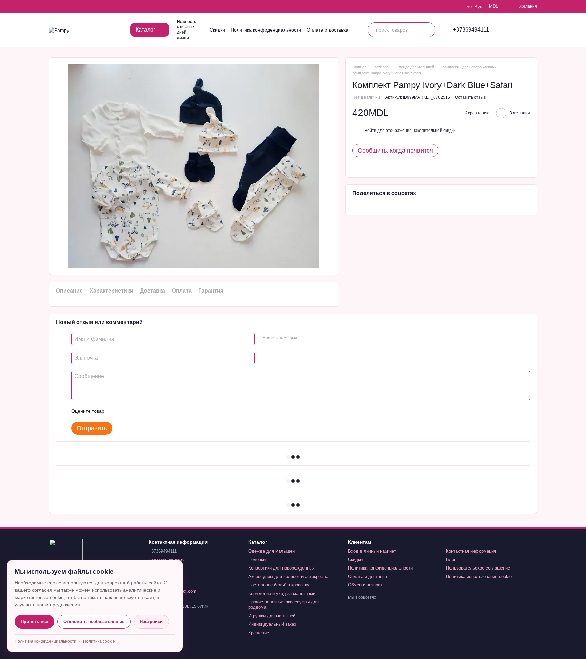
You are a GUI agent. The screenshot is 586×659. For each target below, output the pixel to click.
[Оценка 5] (159, 411)
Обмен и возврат (365, 584)
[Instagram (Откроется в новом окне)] (52, 6)
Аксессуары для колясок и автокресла (288, 576)
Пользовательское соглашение (478, 568)
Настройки (151, 621)
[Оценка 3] (137, 411)
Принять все (34, 621)
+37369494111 (471, 30)
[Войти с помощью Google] (315, 338)
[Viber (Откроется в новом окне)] (80, 6)
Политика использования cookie (479, 576)
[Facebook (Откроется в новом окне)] (71, 6)
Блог (451, 559)
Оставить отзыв (470, 97)
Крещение (258, 632)
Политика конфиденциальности (266, 30)
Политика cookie (99, 641)
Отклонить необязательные (93, 621)
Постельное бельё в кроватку (278, 584)
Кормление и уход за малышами (281, 593)
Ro (469, 6)
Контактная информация (471, 551)
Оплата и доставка (327, 30)
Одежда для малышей (271, 551)
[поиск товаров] (428, 29)
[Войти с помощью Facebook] (304, 338)
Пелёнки (257, 559)
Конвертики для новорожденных (281, 568)
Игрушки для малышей (271, 615)
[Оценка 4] (148, 411)
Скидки (217, 30)
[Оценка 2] (126, 411)
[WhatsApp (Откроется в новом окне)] (90, 6)
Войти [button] (370, 130)
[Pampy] (66, 555)
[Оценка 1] (115, 411)
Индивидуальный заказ (272, 624)
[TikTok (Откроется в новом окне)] (61, 6)
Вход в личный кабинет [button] (372, 551)
